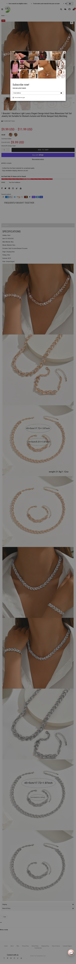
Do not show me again (20, 97)
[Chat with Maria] (71, 952)
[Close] (64, 52)
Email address (17, 93)
